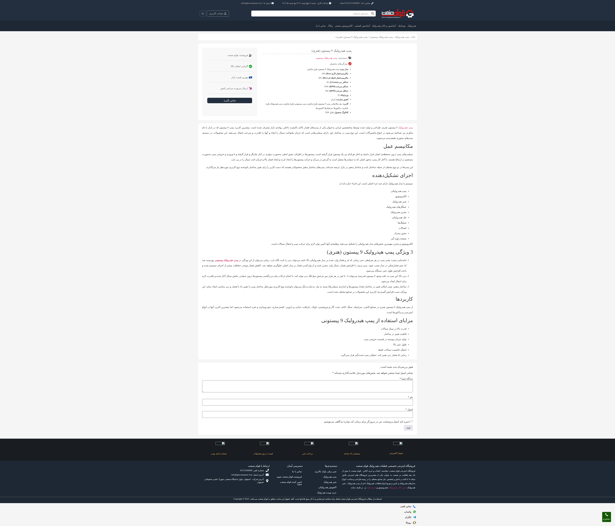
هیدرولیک (411, 26)
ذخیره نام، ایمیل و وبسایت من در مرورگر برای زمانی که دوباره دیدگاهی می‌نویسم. (367, 421)
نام (410, 397)
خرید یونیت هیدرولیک (326, 492)
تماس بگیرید (230, 100)
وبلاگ (330, 26)
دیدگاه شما (406, 378)
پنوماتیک (402, 26)
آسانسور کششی (362, 26)
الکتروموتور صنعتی (344, 26)
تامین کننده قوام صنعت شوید (291, 483)
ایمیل (409, 409)
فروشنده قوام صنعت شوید (289, 477)
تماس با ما (321, 26)
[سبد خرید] (203, 13)
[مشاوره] (606, 514)
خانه (413, 37)
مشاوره (606, 519)
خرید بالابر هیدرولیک (397, 487)
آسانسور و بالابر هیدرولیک (384, 26)
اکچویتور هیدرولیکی (327, 487)
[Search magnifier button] (373, 13)
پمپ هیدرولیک (402, 37)
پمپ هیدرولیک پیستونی (381, 37)
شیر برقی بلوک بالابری (325, 471)
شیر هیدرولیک (330, 482)
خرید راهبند (371, 487)
